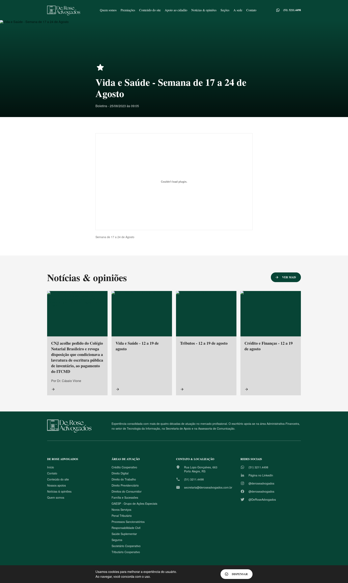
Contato (251, 10)
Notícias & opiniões (203, 10)
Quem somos (108, 10)
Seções (225, 10)
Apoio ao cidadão (176, 10)
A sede (237, 10)
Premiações (128, 10)
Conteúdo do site (150, 10)
